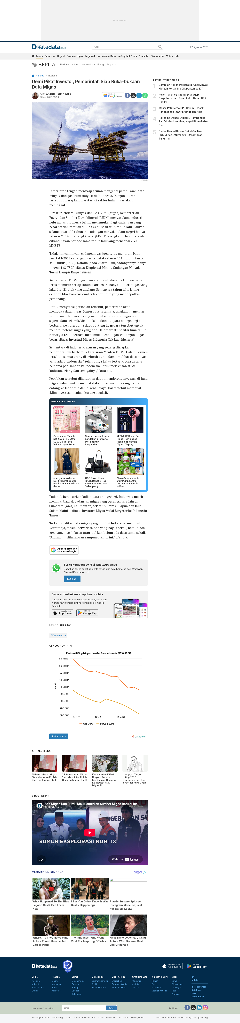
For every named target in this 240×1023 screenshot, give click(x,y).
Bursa (54, 987)
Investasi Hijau (119, 987)
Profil (94, 984)
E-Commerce (78, 981)
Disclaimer (123, 1017)
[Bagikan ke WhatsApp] (145, 95)
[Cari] (160, 47)
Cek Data (136, 987)
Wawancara (157, 987)
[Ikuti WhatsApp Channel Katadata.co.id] (56, 568)
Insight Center (199, 987)
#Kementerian (58, 635)
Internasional (88, 64)
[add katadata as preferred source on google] (98, 550)
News (174, 981)
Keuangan (56, 984)
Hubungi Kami (137, 1017)
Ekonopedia (157, 56)
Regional (90, 56)
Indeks (195, 980)
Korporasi (56, 991)
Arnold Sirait (64, 624)
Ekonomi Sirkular (120, 984)
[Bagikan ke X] (133, 95)
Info (177, 56)
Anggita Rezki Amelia (58, 93)
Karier (68, 1017)
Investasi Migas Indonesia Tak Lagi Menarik (101, 339)
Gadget (75, 991)
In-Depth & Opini (127, 56)
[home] (33, 56)
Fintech (75, 984)
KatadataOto (198, 996)
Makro (55, 981)
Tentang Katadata (40, 1017)
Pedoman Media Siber (85, 1017)
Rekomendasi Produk (63, 401)
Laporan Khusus (159, 991)
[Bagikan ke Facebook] (127, 95)
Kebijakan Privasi (106, 1017)
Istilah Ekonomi (99, 987)
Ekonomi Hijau (75, 56)
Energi (100, 64)
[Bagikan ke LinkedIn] (139, 95)
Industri (75, 64)
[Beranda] (33, 75)
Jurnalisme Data (106, 56)
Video (169, 56)
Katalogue (176, 987)
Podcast (176, 994)
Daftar (111, 1008)
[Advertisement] (180, 170)
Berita (39, 56)
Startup (75, 987)
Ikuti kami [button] (72, 579)
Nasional (64, 64)
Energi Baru (117, 981)
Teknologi (76, 994)
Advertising (57, 1017)
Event (194, 993)
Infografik (136, 981)
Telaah (155, 981)
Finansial (50, 56)
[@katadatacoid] (205, 1007)
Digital (61, 56)
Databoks (196, 990)
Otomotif (144, 56)
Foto (174, 991)
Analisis (135, 984)
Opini (154, 984)
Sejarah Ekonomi (100, 981)
